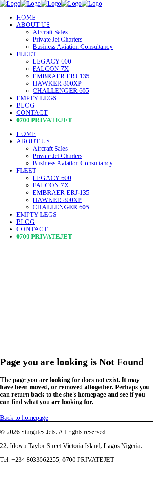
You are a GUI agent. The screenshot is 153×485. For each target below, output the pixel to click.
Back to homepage (24, 417)
